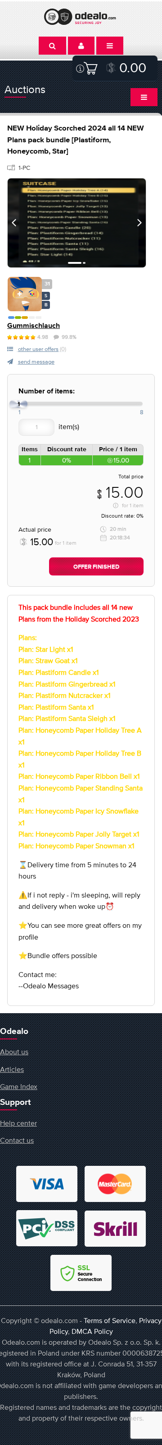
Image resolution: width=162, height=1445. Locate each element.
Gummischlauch (33, 326)
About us (14, 1052)
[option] (77, 222)
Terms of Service (109, 1320)
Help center (18, 1123)
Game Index (18, 1086)
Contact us (17, 1140)
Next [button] (139, 222)
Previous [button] (13, 222)
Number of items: (46, 391)
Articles (12, 1069)
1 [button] (74, 263)
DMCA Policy (92, 1331)
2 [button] (84, 263)
